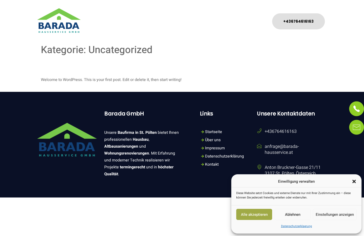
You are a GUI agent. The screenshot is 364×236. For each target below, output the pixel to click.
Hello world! (76, 66)
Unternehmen (213, 16)
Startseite (144, 16)
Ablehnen (292, 214)
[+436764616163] (259, 131)
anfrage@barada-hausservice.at (282, 149)
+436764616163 (281, 131)
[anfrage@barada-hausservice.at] (259, 146)
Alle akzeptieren (254, 214)
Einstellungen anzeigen (335, 214)
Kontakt (248, 16)
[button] (354, 181)
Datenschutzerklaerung (296, 226)
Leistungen (174, 16)
